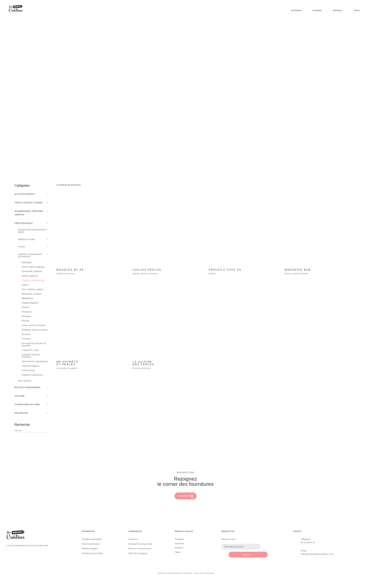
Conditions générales (92, 539)
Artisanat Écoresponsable (140, 544)
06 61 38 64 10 (308, 542)
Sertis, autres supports (33, 267)
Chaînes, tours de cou (33, 280)
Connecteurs (28, 370)
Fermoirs (26, 339)
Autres (25, 285)
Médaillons (27, 298)
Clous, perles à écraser (34, 325)
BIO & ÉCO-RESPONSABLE (27, 387)
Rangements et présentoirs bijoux (32, 231)
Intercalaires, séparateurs (35, 361)
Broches (26, 334)
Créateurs (133, 539)
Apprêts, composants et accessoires (30, 255)
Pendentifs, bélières (32, 271)
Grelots (25, 307)
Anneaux (26, 316)
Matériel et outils (26, 239)
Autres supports (30, 276)
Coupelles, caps (30, 350)
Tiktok (357, 11)
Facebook (317, 11)
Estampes (27, 262)
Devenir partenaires (91, 544)
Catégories (22, 185)
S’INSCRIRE (246, 555)
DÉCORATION (21, 413)
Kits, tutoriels (24, 381)
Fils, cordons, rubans (32, 289)
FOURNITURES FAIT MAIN (27, 404)
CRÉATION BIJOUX (23, 223)
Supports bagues (30, 366)
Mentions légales (90, 548)
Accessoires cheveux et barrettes (34, 344)
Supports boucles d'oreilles (31, 355)
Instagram (296, 11)
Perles (21, 247)
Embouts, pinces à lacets (34, 330)
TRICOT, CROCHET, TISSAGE (28, 202)
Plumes (26, 321)
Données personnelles (92, 553)
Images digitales (30, 303)
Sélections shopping (137, 553)
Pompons (27, 312)
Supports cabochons (32, 375)
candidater (183, 496)
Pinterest (338, 11)
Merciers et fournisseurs (139, 548)
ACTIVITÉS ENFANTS (24, 194)
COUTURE (19, 396)
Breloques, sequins (32, 294)
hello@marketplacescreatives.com (317, 554)
